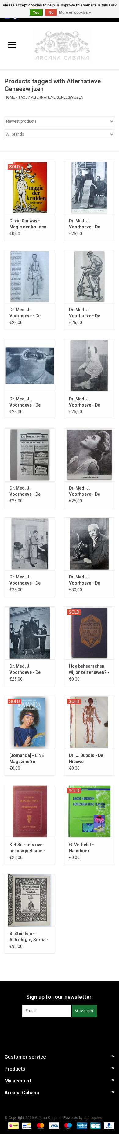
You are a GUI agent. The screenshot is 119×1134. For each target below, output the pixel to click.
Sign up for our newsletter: (59, 997)
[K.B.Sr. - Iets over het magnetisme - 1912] (30, 811)
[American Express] (81, 1125)
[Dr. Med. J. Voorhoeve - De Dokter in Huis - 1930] (30, 454)
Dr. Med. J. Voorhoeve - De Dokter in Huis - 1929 (84, 402)
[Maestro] (67, 1125)
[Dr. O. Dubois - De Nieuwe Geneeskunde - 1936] (89, 722)
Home (10, 97)
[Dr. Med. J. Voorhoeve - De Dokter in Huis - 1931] (89, 454)
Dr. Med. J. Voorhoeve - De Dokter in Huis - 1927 (84, 313)
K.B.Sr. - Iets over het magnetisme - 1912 (27, 848)
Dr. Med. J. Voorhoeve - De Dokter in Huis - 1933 (84, 580)
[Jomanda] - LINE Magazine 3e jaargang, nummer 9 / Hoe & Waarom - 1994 (28, 759)
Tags (22, 97)
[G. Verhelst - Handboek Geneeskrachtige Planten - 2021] (89, 811)
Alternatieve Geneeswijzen (57, 97)
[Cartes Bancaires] (95, 1125)
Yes (36, 12)
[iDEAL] (13, 1125)
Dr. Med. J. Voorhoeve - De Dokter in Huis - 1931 (84, 491)
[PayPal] (108, 1125)
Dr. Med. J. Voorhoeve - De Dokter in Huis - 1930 (25, 491)
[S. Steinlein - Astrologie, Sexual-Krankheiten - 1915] (30, 900)
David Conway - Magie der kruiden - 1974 (29, 224)
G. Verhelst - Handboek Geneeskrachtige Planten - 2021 (86, 848)
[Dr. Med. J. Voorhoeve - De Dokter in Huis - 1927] (89, 276)
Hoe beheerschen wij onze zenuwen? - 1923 (89, 669)
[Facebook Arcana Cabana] (54, 1029)
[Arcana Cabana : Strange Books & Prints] (71, 45)
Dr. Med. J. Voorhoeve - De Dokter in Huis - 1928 (25, 402)
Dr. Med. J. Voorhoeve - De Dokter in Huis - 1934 (25, 669)
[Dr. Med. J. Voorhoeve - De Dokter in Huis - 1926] (30, 276)
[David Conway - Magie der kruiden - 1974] (30, 187)
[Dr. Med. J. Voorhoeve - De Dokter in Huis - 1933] (89, 544)
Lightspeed (93, 1118)
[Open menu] (12, 44)
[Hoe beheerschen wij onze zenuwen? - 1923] (89, 632)
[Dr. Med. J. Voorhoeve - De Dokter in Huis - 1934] (30, 632)
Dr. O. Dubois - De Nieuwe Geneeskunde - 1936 (86, 759)
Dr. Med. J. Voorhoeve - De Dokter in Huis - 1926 (25, 313)
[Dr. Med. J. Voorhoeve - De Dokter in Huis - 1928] (30, 365)
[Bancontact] (26, 1125)
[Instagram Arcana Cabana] (65, 1029)
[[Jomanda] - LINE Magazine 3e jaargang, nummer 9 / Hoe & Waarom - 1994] (30, 722)
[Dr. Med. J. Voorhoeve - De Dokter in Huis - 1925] (89, 187)
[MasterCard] (40, 1125)
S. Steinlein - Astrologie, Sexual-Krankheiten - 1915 (29, 937)
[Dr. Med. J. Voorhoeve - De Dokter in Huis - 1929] (89, 365)
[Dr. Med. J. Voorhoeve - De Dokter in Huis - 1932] (30, 544)
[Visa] (53, 1125)
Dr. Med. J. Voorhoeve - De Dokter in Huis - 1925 (84, 224)
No (51, 12)
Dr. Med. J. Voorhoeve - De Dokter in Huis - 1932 (25, 580)
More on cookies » (75, 12)
